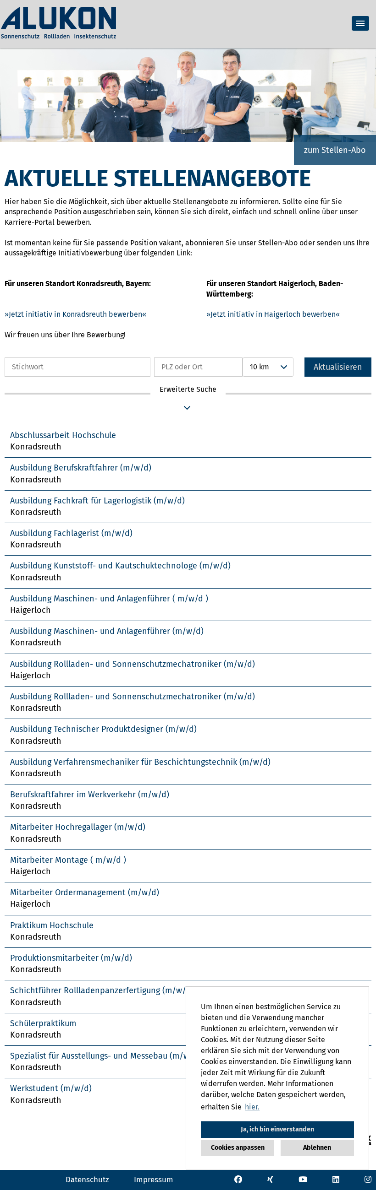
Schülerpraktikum (43, 1023)
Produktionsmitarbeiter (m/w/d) (71, 958)
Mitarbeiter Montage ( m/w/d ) (68, 860)
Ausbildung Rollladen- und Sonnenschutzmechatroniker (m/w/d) (132, 664)
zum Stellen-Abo (335, 150)
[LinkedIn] (335, 1179)
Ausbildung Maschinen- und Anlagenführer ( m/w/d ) (109, 599)
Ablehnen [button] (317, 1148)
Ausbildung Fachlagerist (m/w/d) (71, 533)
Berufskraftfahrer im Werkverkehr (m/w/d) (89, 795)
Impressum (153, 1180)
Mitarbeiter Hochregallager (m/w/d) (77, 827)
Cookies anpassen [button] (238, 1148)
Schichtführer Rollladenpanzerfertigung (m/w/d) (102, 990)
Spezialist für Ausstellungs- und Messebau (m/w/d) (105, 1056)
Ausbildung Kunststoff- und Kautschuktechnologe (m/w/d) (120, 566)
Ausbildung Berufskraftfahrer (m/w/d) (80, 468)
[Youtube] (303, 1179)
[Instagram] (368, 1179)
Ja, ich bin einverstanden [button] (277, 1129)
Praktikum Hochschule (52, 925)
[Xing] (270, 1179)
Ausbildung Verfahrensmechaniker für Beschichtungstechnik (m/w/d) (140, 762)
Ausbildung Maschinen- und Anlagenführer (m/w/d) (107, 631)
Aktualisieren (338, 367)
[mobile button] (360, 23)
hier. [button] (252, 1107)
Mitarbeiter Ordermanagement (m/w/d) (84, 892)
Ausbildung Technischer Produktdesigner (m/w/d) (103, 729)
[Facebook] (238, 1179)
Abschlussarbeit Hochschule (63, 435)
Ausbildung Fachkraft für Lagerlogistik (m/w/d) (97, 501)
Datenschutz (87, 1180)
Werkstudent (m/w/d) (51, 1088)
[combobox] (268, 367)
